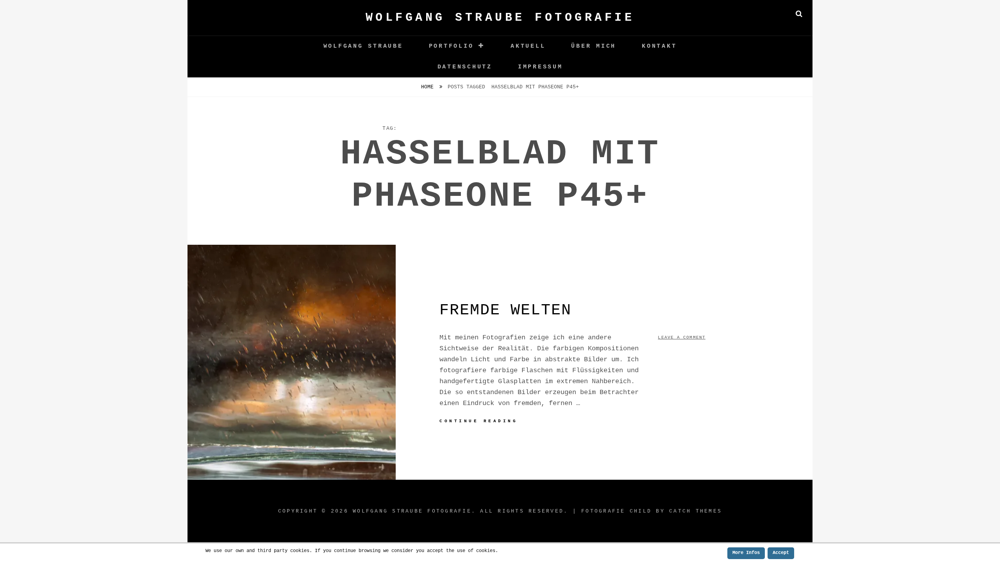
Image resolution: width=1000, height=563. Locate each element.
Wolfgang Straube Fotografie (500, 17)
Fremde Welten (505, 310)
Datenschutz (465, 67)
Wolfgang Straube (363, 46)
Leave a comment (681, 337)
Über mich (593, 46)
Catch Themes (695, 511)
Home (429, 87)
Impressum (540, 67)
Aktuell (528, 46)
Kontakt (659, 46)
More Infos (746, 553)
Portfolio (451, 46)
